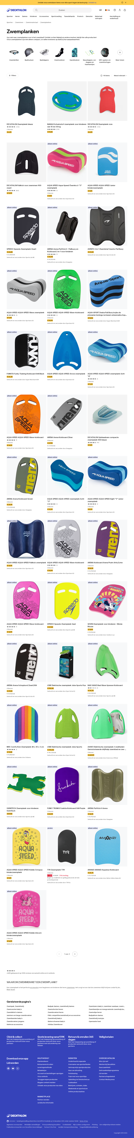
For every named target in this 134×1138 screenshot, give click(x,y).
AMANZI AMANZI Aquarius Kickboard (103, 870)
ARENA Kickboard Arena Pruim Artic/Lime (105, 563)
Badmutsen (29, 60)
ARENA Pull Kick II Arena (98, 808)
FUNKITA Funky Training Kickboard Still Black (25, 374)
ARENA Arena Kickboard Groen (20, 499)
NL (109, 10)
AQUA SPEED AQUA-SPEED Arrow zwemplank (66, 374)
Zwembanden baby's (14, 1018)
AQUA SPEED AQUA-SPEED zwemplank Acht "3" (66, 500)
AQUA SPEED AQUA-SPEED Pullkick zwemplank (26, 563)
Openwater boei (95, 1021)
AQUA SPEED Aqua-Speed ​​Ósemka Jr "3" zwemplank (64, 186)
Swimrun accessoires (15, 1024)
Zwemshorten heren (55, 1009)
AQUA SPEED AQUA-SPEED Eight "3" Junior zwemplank (106, 500)
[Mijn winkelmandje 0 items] (124, 10)
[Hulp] (114, 10)
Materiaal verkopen (98, 17)
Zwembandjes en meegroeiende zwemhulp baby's (108, 1009)
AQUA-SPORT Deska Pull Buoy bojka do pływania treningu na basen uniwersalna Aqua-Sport (107, 313)
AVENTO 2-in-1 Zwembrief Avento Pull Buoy (105, 249)
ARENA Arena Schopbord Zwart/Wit (22, 685)
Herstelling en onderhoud (115, 17)
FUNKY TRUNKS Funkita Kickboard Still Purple (66, 808)
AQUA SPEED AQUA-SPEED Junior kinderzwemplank (102, 186)
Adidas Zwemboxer (55, 1024)
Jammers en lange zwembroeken (19, 1015)
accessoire (34, 987)
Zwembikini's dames (14, 1012)
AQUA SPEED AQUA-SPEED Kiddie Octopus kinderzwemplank (25, 871)
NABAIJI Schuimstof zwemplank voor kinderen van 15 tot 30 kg (67, 125)
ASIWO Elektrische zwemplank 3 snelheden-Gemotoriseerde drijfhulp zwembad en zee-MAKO (106, 748)
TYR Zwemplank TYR (56, 870)
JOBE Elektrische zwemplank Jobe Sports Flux (66, 685)
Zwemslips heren (95, 1012)
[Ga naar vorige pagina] (59, 954)
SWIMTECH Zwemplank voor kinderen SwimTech (23, 809)
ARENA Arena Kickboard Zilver (60, 437)
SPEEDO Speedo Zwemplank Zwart (21, 249)
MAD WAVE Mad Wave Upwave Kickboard (105, 685)
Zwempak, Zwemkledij (15, 1006)
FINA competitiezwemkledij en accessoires (64, 1015)
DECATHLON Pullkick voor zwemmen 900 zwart (24, 186)
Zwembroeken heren (55, 1012)
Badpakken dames (96, 1015)
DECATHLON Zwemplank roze (100, 124)
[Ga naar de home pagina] (16, 10)
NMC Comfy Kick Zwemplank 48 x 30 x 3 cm (25, 747)
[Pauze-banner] (122, 2)
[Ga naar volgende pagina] (74, 954)
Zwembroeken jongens (15, 1021)
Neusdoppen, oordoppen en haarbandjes (89, 62)
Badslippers (44, 60)
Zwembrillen (14, 60)
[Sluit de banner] (125, 2)
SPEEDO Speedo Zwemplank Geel (61, 624)
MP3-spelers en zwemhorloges (105, 61)
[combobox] (120, 76)
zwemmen (71, 987)
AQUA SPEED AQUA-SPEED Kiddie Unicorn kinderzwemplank (24, 934)
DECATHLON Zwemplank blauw (20, 124)
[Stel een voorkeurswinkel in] (100, 10)
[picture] (26, 101)
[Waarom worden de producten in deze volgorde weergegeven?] (101, 76)
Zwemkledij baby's (55, 1018)
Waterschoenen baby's (56, 1021)
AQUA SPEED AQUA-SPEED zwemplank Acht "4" (106, 375)
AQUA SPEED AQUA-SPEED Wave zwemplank (25, 312)
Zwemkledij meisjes (96, 1018)
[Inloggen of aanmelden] (119, 10)
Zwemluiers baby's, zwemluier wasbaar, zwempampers (109, 1006)
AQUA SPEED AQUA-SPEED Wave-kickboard (65, 312)
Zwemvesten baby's (14, 1009)
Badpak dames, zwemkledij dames (61, 1006)
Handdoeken (74, 60)
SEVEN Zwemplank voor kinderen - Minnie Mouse (105, 625)
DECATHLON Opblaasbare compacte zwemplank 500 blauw (103, 438)
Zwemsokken (59, 60)
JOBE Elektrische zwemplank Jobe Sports (64, 747)
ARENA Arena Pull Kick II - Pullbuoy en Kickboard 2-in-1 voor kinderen (63, 250)
